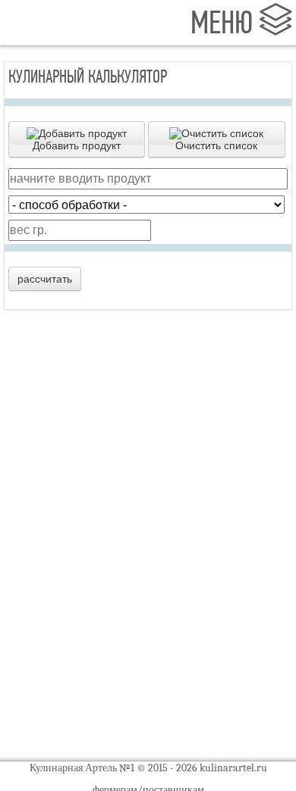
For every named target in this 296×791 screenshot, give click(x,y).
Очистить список (216, 145)
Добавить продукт (77, 145)
